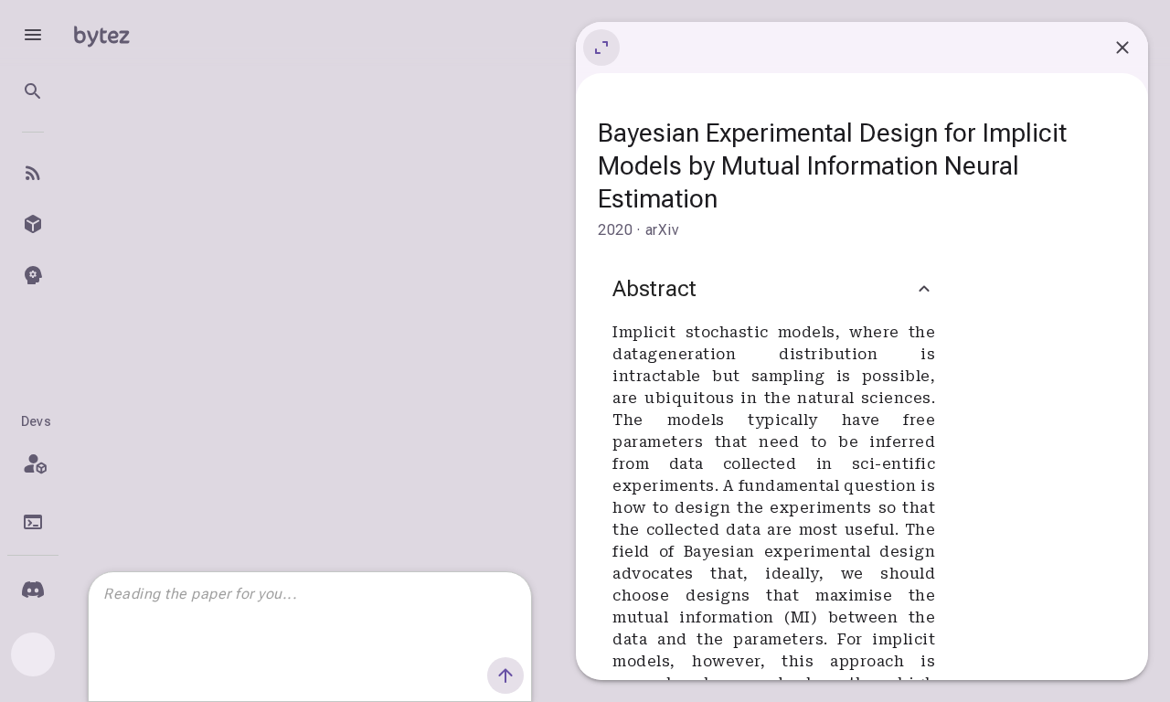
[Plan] (32, 463)
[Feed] (32, 172)
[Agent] (32, 275)
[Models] (32, 224)
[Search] (32, 91)
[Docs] (32, 522)
